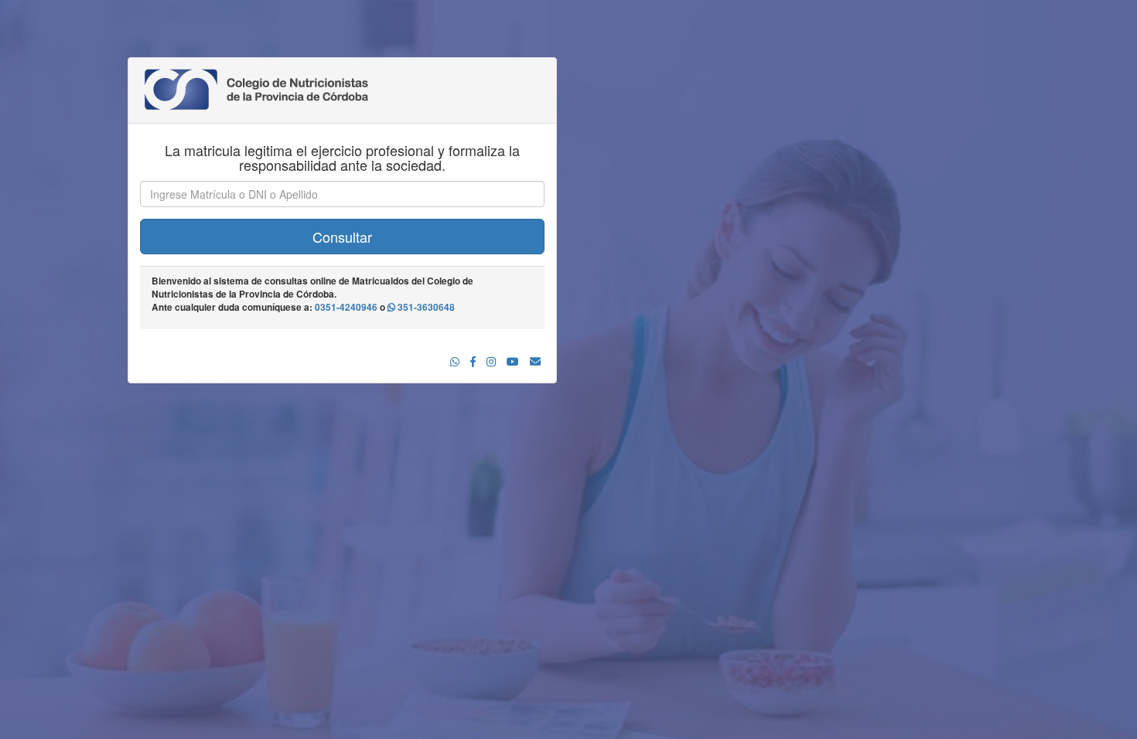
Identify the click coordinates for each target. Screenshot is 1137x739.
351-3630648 (425, 307)
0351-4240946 (346, 307)
